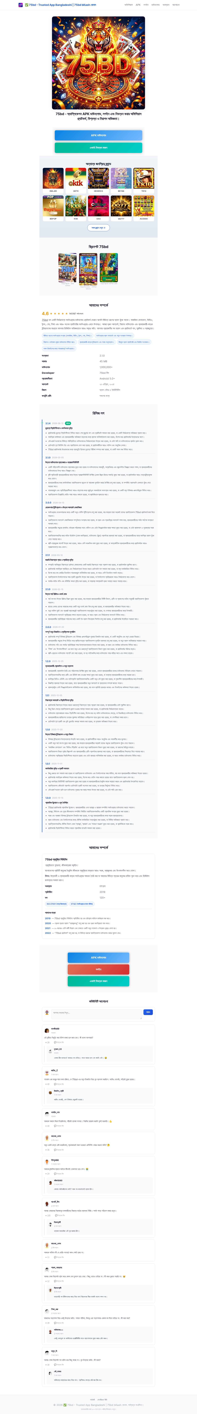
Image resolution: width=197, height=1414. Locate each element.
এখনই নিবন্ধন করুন (98, 147)
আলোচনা (175, 4)
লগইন (146, 4)
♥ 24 (47, 1174)
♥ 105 (47, 1215)
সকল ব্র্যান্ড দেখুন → (98, 227)
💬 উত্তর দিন (59, 1042)
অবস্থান (166, 4)
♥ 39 (47, 1323)
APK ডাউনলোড (98, 135)
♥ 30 (47, 1365)
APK (138, 4)
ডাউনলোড (155, 4)
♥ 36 (47, 1150)
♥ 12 (47, 1281)
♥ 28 (47, 1042)
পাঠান (148, 1012)
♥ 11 (47, 1257)
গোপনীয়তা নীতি (102, 1399)
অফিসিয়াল (129, 4)
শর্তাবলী (92, 1399)
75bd (45, 319)
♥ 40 (47, 1084)
